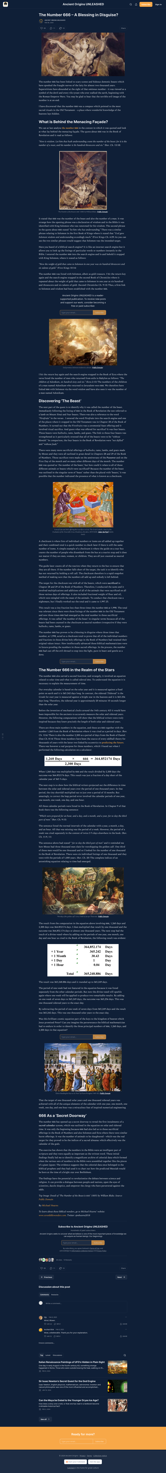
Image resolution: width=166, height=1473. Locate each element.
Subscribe (145, 4)
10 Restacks (67, 1260)
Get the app (95, 1462)
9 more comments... (47, 1343)
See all (44, 1419)
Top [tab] (41, 1355)
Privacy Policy (101, 1251)
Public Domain (102, 211)
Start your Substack (76, 1462)
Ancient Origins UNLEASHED (55, 20)
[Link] (35, 122)
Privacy (82, 1456)
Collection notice (100, 1456)
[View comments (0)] (62, 1374)
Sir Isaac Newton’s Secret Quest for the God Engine (67, 1381)
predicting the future (112, 742)
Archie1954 (49, 1329)
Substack (71, 1468)
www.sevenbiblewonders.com (52, 1215)
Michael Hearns (50, 1205)
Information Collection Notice (82, 1251)
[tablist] (49, 1294)
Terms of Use (94, 1248)
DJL (45, 1317)
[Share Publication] (136, 4)
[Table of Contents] (2, 736)
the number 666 (70, 128)
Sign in (158, 4)
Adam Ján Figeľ (103, 532)
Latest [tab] (47, 1355)
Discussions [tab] (57, 1355)
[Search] (130, 4)
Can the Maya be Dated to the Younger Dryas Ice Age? (69, 1400)
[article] (83, 1368)
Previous (48, 1277)
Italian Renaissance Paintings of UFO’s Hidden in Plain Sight (72, 1362)
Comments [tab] (44, 1295)
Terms (89, 1456)
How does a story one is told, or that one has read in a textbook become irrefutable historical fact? (69, 1404)
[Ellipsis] (126, 1317)
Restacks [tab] (54, 1295)
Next (119, 1277)
